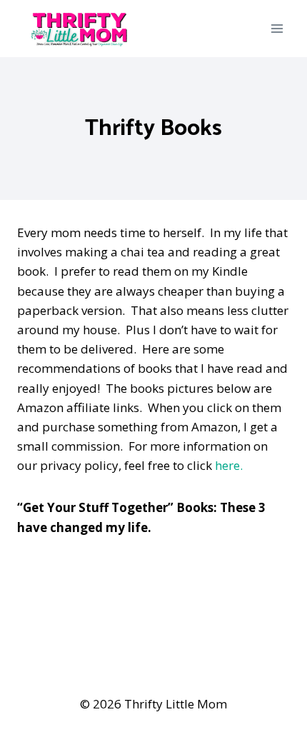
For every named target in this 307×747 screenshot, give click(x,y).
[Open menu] (276, 28)
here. (229, 465)
